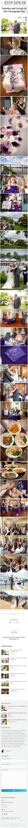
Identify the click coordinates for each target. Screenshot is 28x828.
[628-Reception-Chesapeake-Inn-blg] (14, 489)
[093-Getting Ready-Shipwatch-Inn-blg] (14, 165)
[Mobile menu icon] (2, 3)
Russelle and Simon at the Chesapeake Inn (16, 650)
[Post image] (5, 652)
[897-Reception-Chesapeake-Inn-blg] (14, 545)
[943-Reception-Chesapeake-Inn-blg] (14, 600)
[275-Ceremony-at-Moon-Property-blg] (14, 240)
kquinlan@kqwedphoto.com (7, 802)
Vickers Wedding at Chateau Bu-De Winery (18, 682)
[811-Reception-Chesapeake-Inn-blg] (14, 508)
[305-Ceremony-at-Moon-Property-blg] (14, 269)
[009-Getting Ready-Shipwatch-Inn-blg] (14, 46)
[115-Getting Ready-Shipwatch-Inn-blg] (14, 184)
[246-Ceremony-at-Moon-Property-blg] (14, 203)
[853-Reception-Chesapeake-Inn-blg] (14, 526)
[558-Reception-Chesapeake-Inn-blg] (14, 392)
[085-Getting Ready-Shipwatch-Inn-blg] (14, 135)
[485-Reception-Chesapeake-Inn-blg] (14, 337)
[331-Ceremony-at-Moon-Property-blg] (14, 299)
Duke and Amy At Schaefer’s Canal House (18, 666)
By (20, 613)
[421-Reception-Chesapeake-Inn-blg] (14, 318)
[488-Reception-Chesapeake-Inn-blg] (14, 355)
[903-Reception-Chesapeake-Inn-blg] (14, 563)
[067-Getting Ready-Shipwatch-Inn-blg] (14, 106)
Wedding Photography (11, 613)
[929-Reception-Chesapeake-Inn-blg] (14, 582)
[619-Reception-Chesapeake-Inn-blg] (14, 440)
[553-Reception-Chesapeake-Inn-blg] (14, 374)
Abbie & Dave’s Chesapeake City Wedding (17, 674)
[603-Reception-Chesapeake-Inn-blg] (14, 411)
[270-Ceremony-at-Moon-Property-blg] (14, 221)
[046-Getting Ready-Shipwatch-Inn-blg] (14, 75)
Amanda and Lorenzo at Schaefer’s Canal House (18, 658)
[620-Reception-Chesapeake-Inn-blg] (14, 470)
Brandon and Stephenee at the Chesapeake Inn (17, 689)
